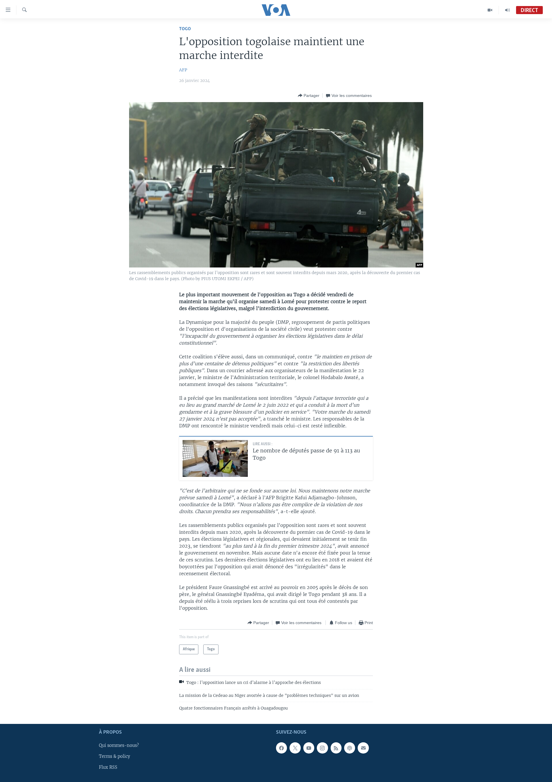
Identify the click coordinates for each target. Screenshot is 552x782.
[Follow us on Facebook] (281, 747)
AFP (183, 69)
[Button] (308, 95)
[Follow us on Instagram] (322, 747)
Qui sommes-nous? (119, 745)
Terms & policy (114, 756)
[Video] (490, 10)
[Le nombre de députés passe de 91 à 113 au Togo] (215, 458)
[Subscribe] (363, 747)
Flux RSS (108, 767)
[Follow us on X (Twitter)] (295, 747)
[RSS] (336, 747)
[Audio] (507, 10)
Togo (185, 28)
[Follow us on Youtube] (308, 747)
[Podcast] (349, 747)
